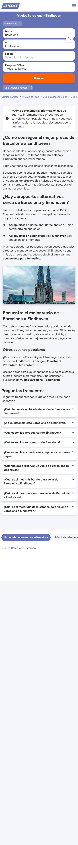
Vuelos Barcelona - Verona (18, 548)
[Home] (10, 5)
